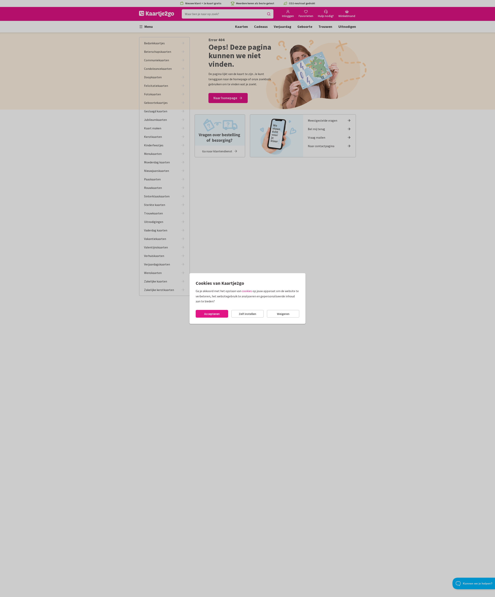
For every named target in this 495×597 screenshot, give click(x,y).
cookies (247, 291)
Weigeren (283, 314)
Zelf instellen (247, 314)
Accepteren (212, 314)
